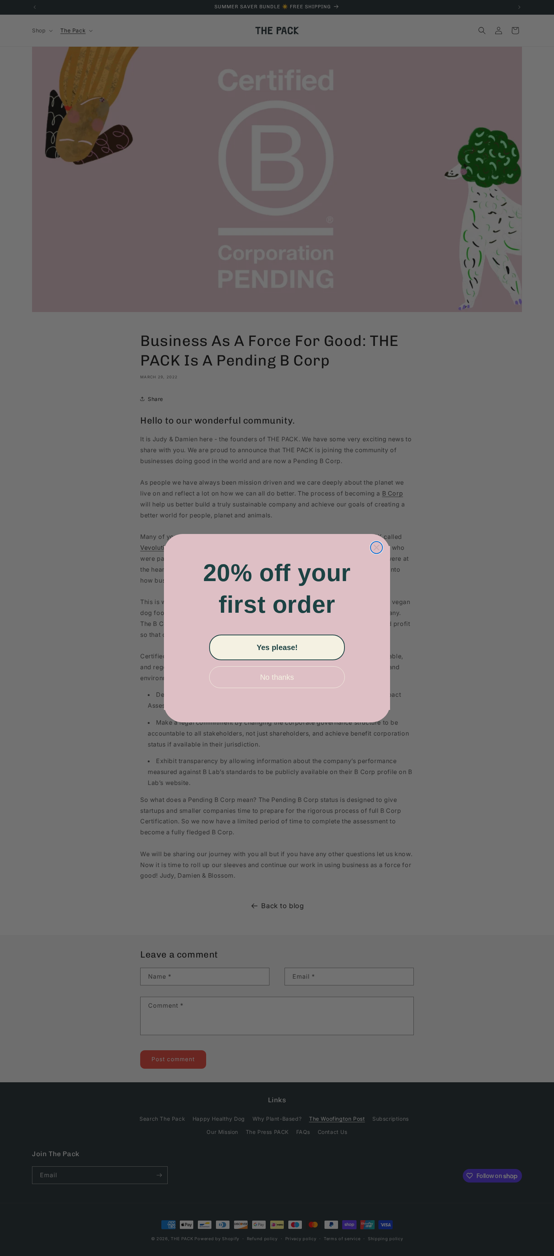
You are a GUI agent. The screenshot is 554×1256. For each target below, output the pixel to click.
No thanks (277, 677)
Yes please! (277, 647)
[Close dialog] (376, 548)
